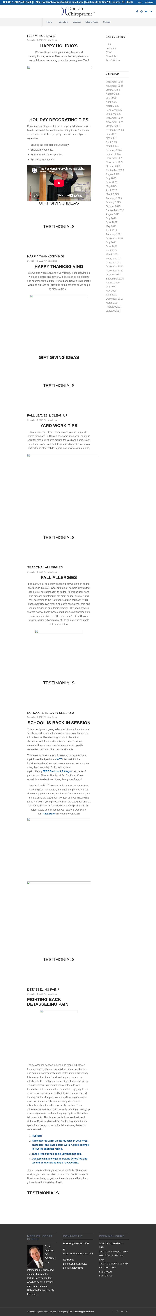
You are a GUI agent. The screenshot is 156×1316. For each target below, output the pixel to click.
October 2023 (113, 166)
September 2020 (115, 278)
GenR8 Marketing (75, 1312)
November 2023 (114, 162)
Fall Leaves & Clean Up (47, 415)
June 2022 (111, 222)
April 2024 (111, 142)
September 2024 (115, 130)
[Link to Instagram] (141, 11)
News (109, 52)
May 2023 (111, 186)
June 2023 (111, 182)
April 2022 (111, 230)
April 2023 (111, 190)
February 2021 (114, 258)
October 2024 (113, 126)
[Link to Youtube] (146, 11)
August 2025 (113, 94)
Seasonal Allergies (45, 567)
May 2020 (111, 290)
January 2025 (113, 114)
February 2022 (114, 234)
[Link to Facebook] (137, 11)
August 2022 (113, 214)
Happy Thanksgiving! (45, 256)
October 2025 (113, 90)
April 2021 (111, 250)
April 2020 (111, 294)
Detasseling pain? (43, 989)
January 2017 (113, 310)
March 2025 (112, 106)
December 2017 (114, 298)
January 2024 (113, 154)
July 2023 (111, 178)
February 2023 (114, 198)
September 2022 (115, 210)
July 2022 (111, 218)
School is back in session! (50, 712)
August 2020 (113, 282)
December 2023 (114, 158)
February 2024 (114, 150)
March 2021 (112, 254)
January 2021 (113, 262)
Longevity (111, 48)
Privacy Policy (88, 1312)
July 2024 (111, 134)
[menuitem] (140, 2)
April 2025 (111, 102)
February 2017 (114, 307)
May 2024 (111, 138)
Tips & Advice (113, 60)
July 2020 (111, 286)
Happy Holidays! (41, 35)
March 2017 (112, 302)
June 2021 (111, 246)
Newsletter (52, 40)
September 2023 (115, 170)
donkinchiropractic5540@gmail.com (62, 2)
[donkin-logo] (78, 11)
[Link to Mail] (150, 11)
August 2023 (113, 174)
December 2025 (114, 82)
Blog (108, 44)
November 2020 (114, 270)
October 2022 (113, 206)
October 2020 (113, 274)
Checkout (149, 2)
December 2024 (114, 118)
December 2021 (114, 238)
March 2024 (112, 146)
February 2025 (114, 110)
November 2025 (114, 86)
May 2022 (111, 226)
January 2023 (113, 202)
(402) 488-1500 (23, 2)
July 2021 (111, 242)
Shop (140, 2)
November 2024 (114, 122)
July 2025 (111, 98)
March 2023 (112, 194)
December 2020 (114, 266)
